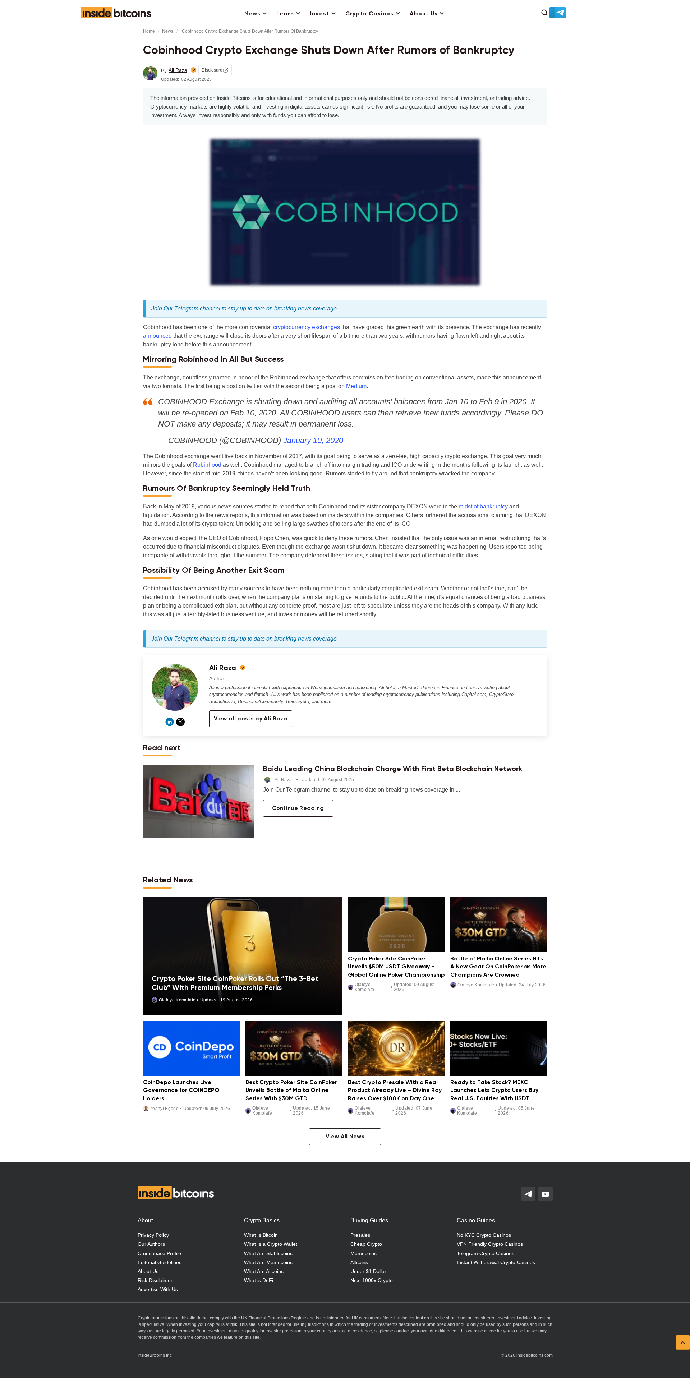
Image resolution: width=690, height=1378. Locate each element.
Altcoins (359, 1262)
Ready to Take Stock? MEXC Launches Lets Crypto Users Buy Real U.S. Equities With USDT (494, 1091)
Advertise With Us (158, 1289)
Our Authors (151, 1244)
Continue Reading (298, 808)
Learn (285, 14)
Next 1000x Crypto (371, 1280)
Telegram (187, 308)
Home (149, 31)
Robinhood (207, 465)
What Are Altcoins (264, 1271)
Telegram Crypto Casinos (485, 1253)
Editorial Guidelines (159, 1262)
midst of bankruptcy (483, 506)
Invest (319, 14)
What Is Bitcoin (261, 1235)
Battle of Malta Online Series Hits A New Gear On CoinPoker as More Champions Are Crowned (498, 967)
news (167, 31)
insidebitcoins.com (534, 1355)
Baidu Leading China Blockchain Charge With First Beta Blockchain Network (392, 769)
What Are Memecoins (268, 1262)
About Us (424, 14)
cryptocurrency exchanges (306, 327)
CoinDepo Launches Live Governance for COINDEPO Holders (181, 1091)
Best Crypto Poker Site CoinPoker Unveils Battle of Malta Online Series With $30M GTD (291, 1091)
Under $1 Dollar (368, 1271)
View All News (345, 1137)
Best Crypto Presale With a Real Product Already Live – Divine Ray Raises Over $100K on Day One (395, 1091)
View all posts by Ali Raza (251, 719)
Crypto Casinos (369, 14)
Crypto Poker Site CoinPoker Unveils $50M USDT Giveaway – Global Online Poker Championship (396, 967)
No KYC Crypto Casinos (484, 1235)
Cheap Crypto (366, 1244)
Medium (356, 386)
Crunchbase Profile (159, 1253)
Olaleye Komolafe (177, 1000)
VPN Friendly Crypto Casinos (490, 1244)
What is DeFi (258, 1280)
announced (157, 336)
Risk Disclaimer (155, 1280)
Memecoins (363, 1253)
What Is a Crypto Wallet (270, 1244)
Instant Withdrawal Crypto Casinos (496, 1262)
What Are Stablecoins (268, 1253)
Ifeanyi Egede (164, 1108)
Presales (360, 1235)
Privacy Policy (153, 1235)
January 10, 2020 (313, 440)
